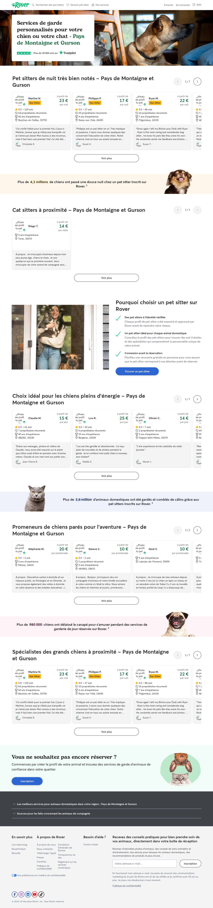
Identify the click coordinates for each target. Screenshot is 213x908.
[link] (106, 158)
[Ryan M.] (162, 121)
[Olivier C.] (162, 438)
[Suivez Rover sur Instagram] (21, 894)
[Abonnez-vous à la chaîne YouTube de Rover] (35, 894)
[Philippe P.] (102, 121)
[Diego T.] (41, 243)
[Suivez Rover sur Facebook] (15, 894)
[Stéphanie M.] (41, 566)
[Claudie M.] (41, 438)
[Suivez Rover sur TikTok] (41, 894)
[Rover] (20, 5)
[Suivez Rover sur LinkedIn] (28, 894)
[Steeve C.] (102, 566)
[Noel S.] (162, 566)
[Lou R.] (102, 438)
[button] (100, 5)
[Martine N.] (41, 121)
